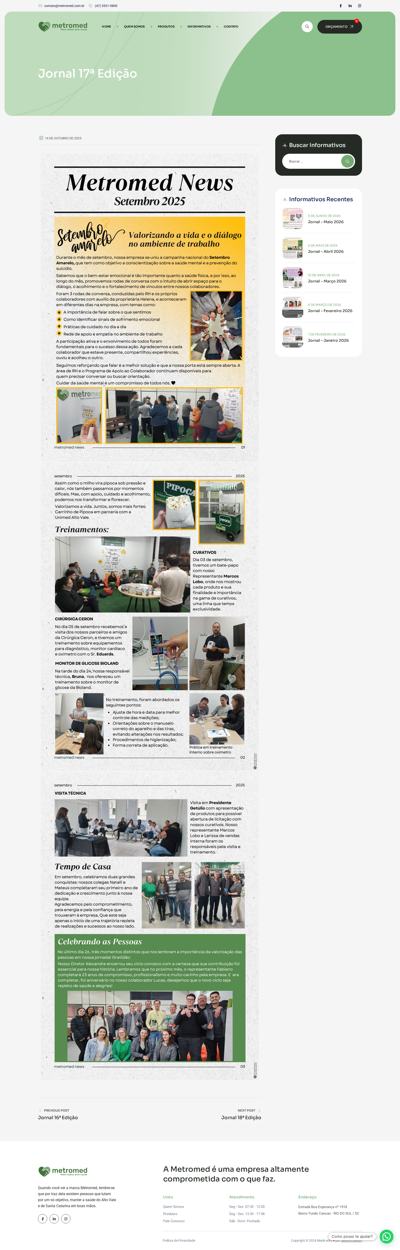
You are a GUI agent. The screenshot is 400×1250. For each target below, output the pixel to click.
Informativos (199, 26)
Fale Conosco (174, 1221)
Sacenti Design (351, 1240)
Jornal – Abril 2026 (326, 251)
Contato (231, 26)
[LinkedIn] (350, 6)
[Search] (307, 26)
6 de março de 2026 (324, 305)
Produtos (166, 26)
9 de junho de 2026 (324, 216)
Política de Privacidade (179, 1240)
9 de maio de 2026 (323, 245)
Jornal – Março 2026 (327, 281)
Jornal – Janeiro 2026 (328, 340)
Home (106, 26)
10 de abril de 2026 (324, 275)
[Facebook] (340, 6)
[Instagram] (359, 6)
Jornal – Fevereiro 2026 (330, 311)
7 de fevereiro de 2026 (327, 334)
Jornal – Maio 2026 (326, 222)
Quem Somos (134, 26)
